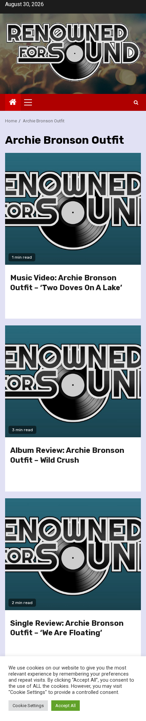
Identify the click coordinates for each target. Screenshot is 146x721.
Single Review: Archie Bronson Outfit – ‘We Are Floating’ (67, 628)
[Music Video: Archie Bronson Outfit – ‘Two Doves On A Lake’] (73, 209)
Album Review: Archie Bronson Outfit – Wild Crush (67, 455)
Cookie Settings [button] (28, 705)
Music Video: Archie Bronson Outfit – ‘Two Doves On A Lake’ (66, 282)
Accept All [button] (65, 705)
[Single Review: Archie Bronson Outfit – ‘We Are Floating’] (73, 554)
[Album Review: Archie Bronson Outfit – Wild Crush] (73, 381)
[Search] (136, 102)
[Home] (13, 102)
